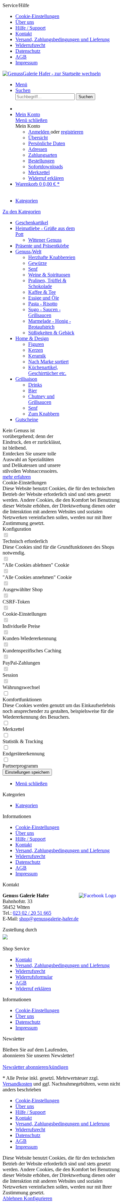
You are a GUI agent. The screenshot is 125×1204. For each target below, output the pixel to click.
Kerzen (35, 350)
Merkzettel (39, 172)
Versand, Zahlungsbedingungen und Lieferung (62, 39)
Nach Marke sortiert (48, 361)
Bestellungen (41, 160)
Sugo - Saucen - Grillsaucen (44, 312)
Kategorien (26, 805)
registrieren (72, 132)
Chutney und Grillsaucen (41, 399)
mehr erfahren (17, 477)
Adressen (37, 149)
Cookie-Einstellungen (37, 16)
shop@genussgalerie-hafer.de (49, 918)
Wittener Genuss (45, 240)
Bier (32, 390)
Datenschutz (27, 51)
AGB (21, 57)
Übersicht (38, 137)
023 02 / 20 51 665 (32, 913)
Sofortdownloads (45, 166)
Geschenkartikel (31, 222)
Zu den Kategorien (22, 211)
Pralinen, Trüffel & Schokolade (47, 283)
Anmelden (39, 132)
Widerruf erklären (46, 178)
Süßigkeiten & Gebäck (51, 332)
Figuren (36, 344)
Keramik (37, 356)
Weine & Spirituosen (49, 274)
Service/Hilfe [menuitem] (56, 34)
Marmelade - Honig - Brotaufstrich (49, 324)
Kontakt (23, 33)
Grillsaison (26, 379)
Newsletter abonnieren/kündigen (35, 1067)
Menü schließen (31, 120)
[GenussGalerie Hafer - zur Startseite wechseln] (52, 73)
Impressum (26, 62)
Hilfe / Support (30, 28)
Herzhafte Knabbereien (51, 257)
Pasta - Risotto (42, 303)
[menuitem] (68, 16)
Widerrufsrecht (30, 45)
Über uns (24, 22)
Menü (21, 84)
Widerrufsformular (34, 977)
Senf (33, 269)
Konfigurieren (38, 1198)
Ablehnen (13, 1198)
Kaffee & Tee (42, 292)
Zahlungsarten (42, 155)
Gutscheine (26, 419)
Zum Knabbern (43, 413)
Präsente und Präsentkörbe (42, 245)
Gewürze (37, 263)
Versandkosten (17, 1084)
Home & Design (32, 338)
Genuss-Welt (28, 251)
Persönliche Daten (46, 143)
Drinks (35, 384)
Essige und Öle (43, 298)
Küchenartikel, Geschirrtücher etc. (47, 370)
